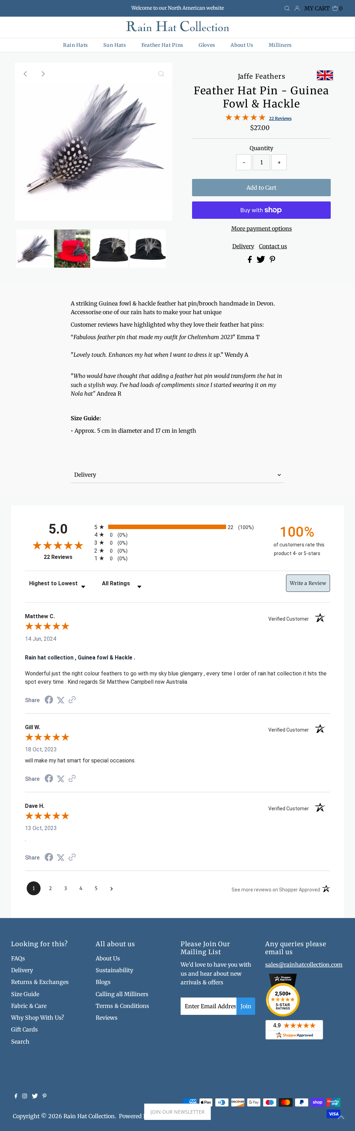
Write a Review (308, 583)
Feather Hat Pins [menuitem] (162, 45)
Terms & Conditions (122, 1005)
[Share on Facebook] (250, 260)
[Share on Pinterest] (272, 260)
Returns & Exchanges (40, 981)
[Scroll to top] (341, 1117)
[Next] (43, 73)
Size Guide (25, 994)
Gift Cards (24, 1029)
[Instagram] (24, 1096)
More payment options (261, 228)
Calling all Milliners (122, 994)
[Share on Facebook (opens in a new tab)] (49, 700)
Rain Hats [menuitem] (75, 45)
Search (20, 1041)
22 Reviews (280, 118)
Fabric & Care (28, 1005)
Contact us (273, 246)
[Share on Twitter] (262, 260)
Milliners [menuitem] (280, 45)
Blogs (103, 981)
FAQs (18, 958)
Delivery (243, 246)
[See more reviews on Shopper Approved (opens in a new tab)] (72, 700)
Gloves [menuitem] (207, 45)
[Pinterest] (44, 1096)
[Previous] (26, 73)
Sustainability (114, 970)
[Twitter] (35, 1096)
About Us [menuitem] (242, 45)
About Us (108, 958)
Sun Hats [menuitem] (114, 45)
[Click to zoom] (161, 73)
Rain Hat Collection (89, 1116)
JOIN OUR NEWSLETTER (177, 1111)
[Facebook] (16, 1096)
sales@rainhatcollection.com (304, 964)
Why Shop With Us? (37, 1017)
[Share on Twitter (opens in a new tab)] (61, 700)
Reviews (107, 1017)
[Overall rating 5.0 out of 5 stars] (245, 118)
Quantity (261, 148)
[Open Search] (287, 9)
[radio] (177, 527)
